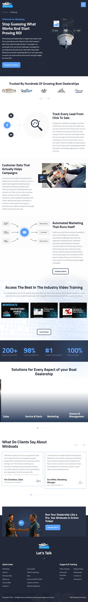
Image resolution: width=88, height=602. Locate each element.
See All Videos (44, 332)
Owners (5, 572)
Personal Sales (7, 576)
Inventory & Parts (33, 582)
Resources (5, 579)
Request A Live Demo (11, 65)
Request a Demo (53, 527)
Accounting (31, 569)
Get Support (78, 579)
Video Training (64, 569)
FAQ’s (62, 579)
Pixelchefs (83, 597)
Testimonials (78, 572)
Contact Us (77, 576)
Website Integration (33, 586)
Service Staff (6, 582)
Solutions (5, 586)
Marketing (5, 569)
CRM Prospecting (33, 572)
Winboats (5, 12)
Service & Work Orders (34, 579)
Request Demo (78, 569)
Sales (28, 576)
